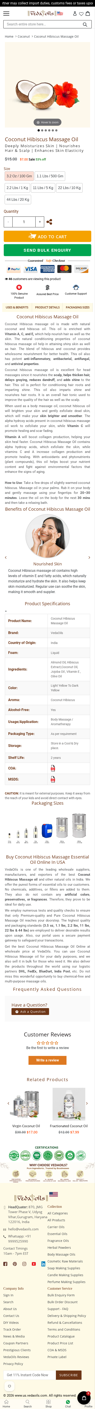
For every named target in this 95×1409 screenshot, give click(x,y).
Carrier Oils (56, 1227)
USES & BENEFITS (17, 307)
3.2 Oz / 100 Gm (19, 176)
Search (8, 1302)
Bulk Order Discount (63, 1302)
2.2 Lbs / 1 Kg (17, 188)
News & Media (14, 1336)
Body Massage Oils (61, 1254)
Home (9, 36)
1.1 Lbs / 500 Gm (50, 176)
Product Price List (60, 1343)
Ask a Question (32, 1011)
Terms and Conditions (64, 1329)
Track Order (12, 1329)
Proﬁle (88, 1406)
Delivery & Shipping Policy (67, 1316)
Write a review (47, 1060)
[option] (26, 1109)
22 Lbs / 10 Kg (69, 188)
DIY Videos (11, 1322)
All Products (56, 1220)
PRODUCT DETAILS (47, 307)
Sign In (8, 1295)
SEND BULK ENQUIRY (47, 250)
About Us (10, 1309)
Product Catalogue (61, 1336)
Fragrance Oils (58, 1241)
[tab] (39, 130)
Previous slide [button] (8, 1103)
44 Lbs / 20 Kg (18, 199)
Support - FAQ (58, 1309)
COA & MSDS (57, 1350)
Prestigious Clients (17, 1350)
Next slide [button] (87, 1103)
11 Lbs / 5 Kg (43, 188)
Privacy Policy (13, 1364)
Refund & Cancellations (65, 1322)
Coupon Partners (15, 1343)
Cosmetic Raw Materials (65, 1261)
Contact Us (11, 1316)
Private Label (57, 1357)
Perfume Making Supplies (67, 1282)
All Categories (58, 1213)
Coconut (24, 36)
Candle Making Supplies (65, 1275)
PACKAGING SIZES (77, 307)
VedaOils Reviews (16, 1357)
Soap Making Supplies (64, 1268)
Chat (68, 1406)
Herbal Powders (59, 1247)
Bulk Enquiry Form (61, 1295)
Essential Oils (57, 1234)
